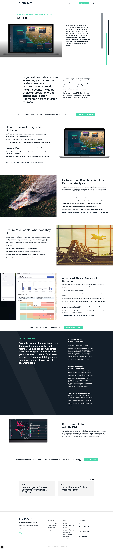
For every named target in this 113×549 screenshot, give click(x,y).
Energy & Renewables (68, 522)
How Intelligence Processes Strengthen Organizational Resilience (35, 490)
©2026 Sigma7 (49, 546)
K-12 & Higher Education (68, 525)
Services (44, 3)
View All (91, 479)
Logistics (65, 527)
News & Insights (67, 3)
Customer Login (84, 531)
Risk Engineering (51, 520)
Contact (83, 3)
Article (63, 484)
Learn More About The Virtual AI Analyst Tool (76, 315)
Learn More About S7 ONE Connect (16, 260)
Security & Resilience (52, 522)
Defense (65, 520)
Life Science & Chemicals (68, 530)
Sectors (51, 3)
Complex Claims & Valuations (54, 523)
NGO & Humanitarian (67, 534)
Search (94, 3)
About (58, 3)
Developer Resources (85, 533)
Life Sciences (66, 523)
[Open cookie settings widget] (2, 547)
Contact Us (82, 528)
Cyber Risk (50, 530)
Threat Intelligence (51, 529)
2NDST (65, 546)
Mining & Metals (66, 532)
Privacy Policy (83, 536)
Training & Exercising (52, 527)
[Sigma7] (25, 3)
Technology (66, 538)
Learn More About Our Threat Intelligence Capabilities (23, 162)
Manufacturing (66, 529)
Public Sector (66, 536)
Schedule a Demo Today (73, 49)
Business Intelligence (52, 525)
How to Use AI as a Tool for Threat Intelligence (74, 488)
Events (74, 3)
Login (91, 3)
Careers (80, 523)
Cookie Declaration (85, 538)
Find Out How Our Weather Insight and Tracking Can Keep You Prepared (84, 212)
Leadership (81, 522)
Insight (24, 484)
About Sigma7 (82, 520)
